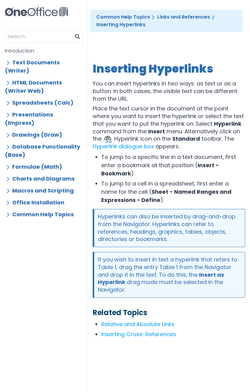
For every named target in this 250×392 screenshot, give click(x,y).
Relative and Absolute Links (137, 324)
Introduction (19, 50)
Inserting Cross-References (138, 334)
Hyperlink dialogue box (123, 146)
